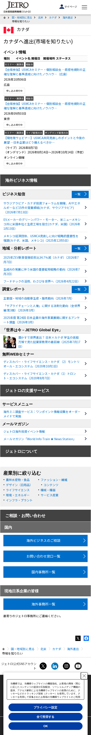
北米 (40, 17)
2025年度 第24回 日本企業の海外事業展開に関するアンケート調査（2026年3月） (41, 319)
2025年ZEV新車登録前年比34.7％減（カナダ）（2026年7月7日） (41, 259)
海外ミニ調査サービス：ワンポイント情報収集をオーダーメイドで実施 (41, 414)
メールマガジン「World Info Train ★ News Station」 (39, 439)
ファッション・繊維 (54, 480)
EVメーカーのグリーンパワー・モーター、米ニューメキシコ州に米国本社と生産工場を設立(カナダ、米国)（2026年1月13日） (42, 224)
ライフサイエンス (18, 490)
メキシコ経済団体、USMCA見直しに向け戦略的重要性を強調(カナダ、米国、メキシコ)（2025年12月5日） (41, 238)
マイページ (70, 6)
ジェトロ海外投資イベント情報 (24, 431)
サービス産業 (49, 495)
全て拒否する (45, 716)
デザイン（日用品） (19, 485)
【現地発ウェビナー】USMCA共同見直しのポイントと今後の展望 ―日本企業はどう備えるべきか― (44, 140)
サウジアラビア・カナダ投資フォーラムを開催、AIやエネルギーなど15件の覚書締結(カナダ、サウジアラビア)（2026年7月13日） (41, 207)
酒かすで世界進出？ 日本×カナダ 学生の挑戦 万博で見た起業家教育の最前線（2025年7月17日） (49, 341)
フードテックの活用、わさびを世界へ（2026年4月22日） (41, 281)
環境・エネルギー (18, 495)
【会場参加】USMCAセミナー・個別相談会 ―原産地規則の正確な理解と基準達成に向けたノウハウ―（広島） (44, 71)
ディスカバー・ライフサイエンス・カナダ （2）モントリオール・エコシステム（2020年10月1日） (41, 364)
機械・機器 (48, 490)
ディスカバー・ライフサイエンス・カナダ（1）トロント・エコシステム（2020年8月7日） (39, 375)
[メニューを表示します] (84, 7)
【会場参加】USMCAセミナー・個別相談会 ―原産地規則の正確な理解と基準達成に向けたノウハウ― (44, 105)
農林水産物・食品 (18, 480)
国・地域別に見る (22, 17)
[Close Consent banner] (84, 675)
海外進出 (68, 17)
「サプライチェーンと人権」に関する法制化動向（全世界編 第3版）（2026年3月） (41, 308)
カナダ (53, 17)
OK (45, 726)
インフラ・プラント (19, 500)
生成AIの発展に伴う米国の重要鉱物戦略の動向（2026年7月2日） (41, 271)
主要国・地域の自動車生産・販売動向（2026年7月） (38, 298)
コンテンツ (51, 485)
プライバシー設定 (45, 707)
